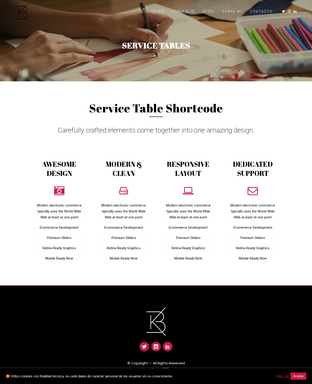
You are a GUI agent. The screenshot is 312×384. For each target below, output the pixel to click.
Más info (283, 376)
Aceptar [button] (298, 376)
